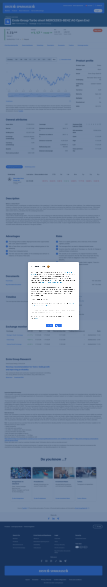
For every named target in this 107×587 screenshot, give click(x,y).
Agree (58, 326)
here (51, 280)
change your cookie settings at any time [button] (51, 282)
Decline (49, 326)
